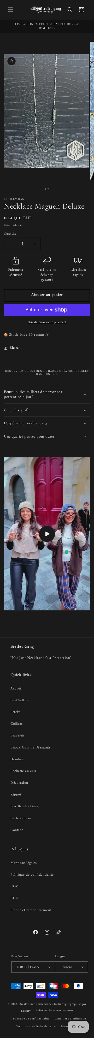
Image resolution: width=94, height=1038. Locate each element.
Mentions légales (23, 863)
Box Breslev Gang (24, 806)
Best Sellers (19, 700)
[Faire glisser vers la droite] (58, 189)
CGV (14, 886)
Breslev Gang (28, 1004)
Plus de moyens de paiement (47, 322)
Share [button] (14, 348)
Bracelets (17, 735)
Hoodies (17, 759)
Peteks (15, 712)
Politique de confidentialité (32, 874)
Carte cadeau (20, 818)
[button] (10, 9)
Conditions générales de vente (36, 1026)
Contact (16, 830)
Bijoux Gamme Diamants (30, 747)
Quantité (10, 234)
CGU (14, 898)
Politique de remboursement (54, 1010)
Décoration (19, 783)
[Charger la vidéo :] (47, 533)
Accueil (16, 688)
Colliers (16, 724)
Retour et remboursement (30, 910)
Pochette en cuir (23, 771)
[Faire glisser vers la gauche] (35, 189)
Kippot (15, 794)
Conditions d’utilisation (70, 1018)
